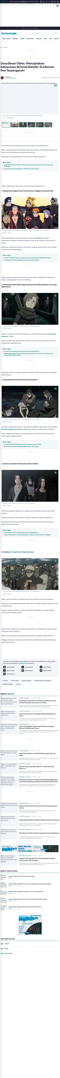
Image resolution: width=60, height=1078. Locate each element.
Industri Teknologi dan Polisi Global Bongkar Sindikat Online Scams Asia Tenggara (27, 534)
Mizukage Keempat (8, 684)
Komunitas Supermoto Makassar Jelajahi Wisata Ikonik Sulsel (21, 168)
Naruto (35, 427)
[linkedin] (52, 2)
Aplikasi (56, 38)
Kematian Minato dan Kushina (43, 680)
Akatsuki (39, 238)
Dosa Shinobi (15, 680)
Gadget (22, 38)
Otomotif (39, 38)
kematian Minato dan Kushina (12, 429)
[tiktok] (46, 2)
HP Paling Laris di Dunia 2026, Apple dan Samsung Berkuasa (21, 532)
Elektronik (30, 38)
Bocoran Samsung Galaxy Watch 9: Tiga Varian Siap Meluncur (21, 351)
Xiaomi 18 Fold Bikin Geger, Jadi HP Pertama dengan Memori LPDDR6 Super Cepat (27, 258)
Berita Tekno (6, 38)
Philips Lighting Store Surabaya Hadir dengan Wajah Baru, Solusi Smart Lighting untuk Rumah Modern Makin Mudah (28, 354)
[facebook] (41, 2)
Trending (15, 38)
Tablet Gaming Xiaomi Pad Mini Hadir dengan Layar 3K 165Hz (21, 260)
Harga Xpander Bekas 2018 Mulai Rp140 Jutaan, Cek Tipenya (21, 446)
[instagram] (44, 2)
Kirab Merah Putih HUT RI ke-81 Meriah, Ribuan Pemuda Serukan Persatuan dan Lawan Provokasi (28, 165)
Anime (5, 47)
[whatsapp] (58, 2)
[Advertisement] (30, 55)
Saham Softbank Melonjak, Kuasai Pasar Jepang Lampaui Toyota (22, 444)
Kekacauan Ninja (26, 680)
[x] (49, 2)
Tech (50, 38)
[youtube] (55, 2)
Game (45, 38)
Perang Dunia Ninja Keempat (22, 552)
